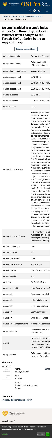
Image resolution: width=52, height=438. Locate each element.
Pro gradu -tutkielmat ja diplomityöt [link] (31, 16)
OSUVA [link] (14, 16)
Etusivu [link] (5, 16)
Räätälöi (5, 434)
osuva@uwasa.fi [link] (8, 421)
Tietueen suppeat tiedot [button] (26, 49)
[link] (26, 4)
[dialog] (26, 431)
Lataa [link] (47, 369)
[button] (30, 10)
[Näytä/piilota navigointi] (46, 11)
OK (47, 434)
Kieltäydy (40, 434)
